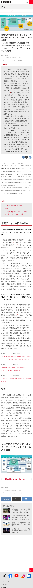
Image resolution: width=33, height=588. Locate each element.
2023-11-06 (4, 55)
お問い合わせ (5, 584)
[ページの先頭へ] (31, 570)
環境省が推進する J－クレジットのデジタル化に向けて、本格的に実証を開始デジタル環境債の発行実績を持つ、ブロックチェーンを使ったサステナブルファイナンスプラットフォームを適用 (16, 43)
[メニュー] (31, 2)
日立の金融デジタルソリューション (15, 479)
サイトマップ (5, 582)
